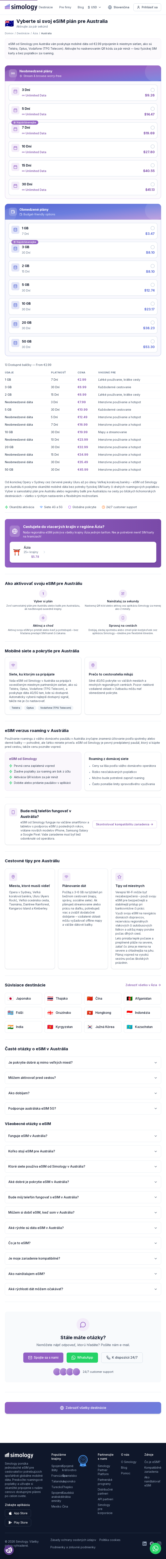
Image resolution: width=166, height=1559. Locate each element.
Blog (81, 7)
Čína (65, 1506)
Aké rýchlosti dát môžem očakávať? (35, 1289)
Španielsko (69, 1475)
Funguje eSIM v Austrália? (27, 1136)
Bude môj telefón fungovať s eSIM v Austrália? (43, 1197)
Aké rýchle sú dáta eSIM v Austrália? (36, 1228)
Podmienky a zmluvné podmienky (73, 1547)
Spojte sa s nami (46, 1357)
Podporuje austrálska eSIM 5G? (32, 1108)
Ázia (35, 33)
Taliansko (57, 1481)
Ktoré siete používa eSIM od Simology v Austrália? (46, 1166)
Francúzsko (59, 1475)
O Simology (128, 1462)
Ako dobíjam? (19, 1093)
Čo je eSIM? (152, 1462)
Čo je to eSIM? (19, 1243)
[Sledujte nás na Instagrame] (159, 1544)
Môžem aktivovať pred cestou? (32, 1078)
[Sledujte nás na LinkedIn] (145, 1544)
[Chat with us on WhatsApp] (155, 1548)
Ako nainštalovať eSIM (152, 1481)
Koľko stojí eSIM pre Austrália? (31, 1151)
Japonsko (69, 1481)
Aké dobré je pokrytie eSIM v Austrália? (38, 1182)
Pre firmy (65, 7)
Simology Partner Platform (104, 1470)
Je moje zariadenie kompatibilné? (34, 1258)
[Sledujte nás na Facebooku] (152, 1544)
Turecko (57, 1487)
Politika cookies (109, 1540)
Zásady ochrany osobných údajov (73, 1540)
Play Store (21, 1522)
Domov (9, 33)
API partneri (105, 1499)
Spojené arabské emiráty (57, 1496)
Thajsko (67, 1487)
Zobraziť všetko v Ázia (141, 985)
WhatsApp (85, 1357)
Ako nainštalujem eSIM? (26, 1274)
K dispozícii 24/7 (125, 1357)
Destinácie (46, 7)
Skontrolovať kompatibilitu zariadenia (122, 824)
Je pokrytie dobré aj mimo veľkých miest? (40, 1062)
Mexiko (56, 1506)
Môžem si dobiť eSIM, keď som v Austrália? (41, 1212)
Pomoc (125, 1473)
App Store (21, 1513)
